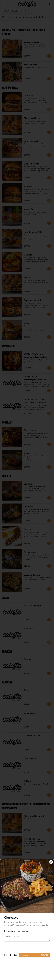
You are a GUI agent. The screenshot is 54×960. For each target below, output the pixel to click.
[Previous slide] (1, 886)
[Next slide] (52, 886)
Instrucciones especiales (16, 931)
